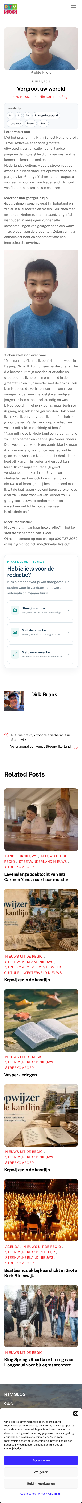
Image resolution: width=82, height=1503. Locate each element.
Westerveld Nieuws (43, 973)
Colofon (9, 1403)
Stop (43, 123)
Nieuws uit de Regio (55, 97)
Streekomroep (19, 867)
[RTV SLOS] (10, 12)
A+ (27, 115)
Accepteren (41, 1460)
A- (10, 115)
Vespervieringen (20, 1074)
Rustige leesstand (46, 115)
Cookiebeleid (28, 1493)
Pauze (30, 123)
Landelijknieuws (21, 856)
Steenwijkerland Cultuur (30, 1252)
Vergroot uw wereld (41, 88)
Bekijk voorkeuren (41, 1483)
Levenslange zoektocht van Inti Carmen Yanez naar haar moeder (36, 877)
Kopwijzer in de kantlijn (27, 979)
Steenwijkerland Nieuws (43, 862)
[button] (76, 1413)
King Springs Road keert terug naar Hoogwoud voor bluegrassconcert (39, 1362)
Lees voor (15, 123)
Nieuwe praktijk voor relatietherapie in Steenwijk (40, 737)
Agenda (12, 1247)
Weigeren (41, 1472)
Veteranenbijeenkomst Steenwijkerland (40, 747)
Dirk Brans (22, 97)
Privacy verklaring (49, 1493)
